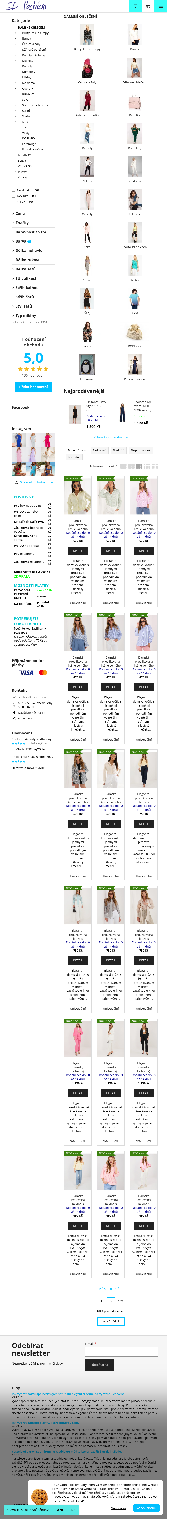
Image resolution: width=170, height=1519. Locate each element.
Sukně (26, 111)
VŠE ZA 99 (25, 166)
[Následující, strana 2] (111, 1301)
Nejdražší (118, 450)
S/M (73, 1141)
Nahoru (112, 1321)
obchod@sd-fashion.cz (34, 697)
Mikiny (26, 77)
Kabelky (27, 61)
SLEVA (25, 202)
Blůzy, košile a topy (35, 33)
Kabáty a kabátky (34, 55)
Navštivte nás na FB (31, 713)
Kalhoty (27, 66)
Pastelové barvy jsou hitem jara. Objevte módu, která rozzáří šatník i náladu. (67, 1451)
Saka (25, 99)
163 (120, 1301)
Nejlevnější (99, 450)
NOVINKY (24, 155)
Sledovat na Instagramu (36, 482)
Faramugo (29, 144)
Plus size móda (32, 149)
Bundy (26, 38)
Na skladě (28, 190)
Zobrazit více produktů (109, 437)
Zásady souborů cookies (123, 1493)
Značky (23, 177)
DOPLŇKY (28, 138)
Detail (78, 551)
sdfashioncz (26, 718)
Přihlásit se (100, 1365)
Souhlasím (148, 1508)
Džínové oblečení (34, 50)
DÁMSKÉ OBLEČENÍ (31, 27)
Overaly (27, 88)
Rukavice (28, 94)
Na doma (28, 83)
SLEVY (22, 160)
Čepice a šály (31, 44)
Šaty (25, 122)
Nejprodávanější (141, 450)
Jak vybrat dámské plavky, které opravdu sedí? (45, 1422)
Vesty (25, 133)
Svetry (26, 116)
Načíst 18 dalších (110, 1289)
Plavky (22, 172)
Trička (26, 127)
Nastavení (118, 1508)
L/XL (82, 1141)
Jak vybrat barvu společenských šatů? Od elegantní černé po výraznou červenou (69, 1393)
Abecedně (74, 457)
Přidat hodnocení (33, 387)
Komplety (28, 72)
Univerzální (78, 603)
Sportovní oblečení (35, 105)
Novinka (26, 196)
